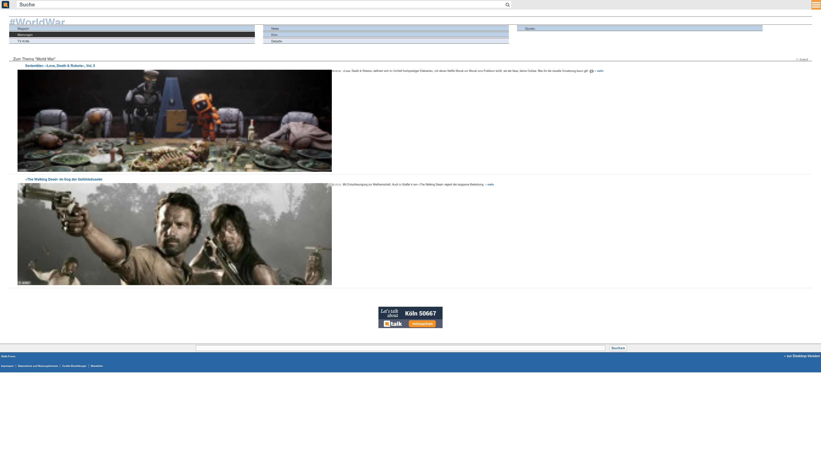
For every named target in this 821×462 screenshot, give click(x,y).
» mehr (599, 71)
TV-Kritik (23, 41)
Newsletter (97, 365)
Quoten (530, 28)
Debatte (276, 41)
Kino (274, 34)
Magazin (23, 28)
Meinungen (25, 34)
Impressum (7, 365)
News (275, 28)
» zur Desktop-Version (802, 356)
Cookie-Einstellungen (74, 365)
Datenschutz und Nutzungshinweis (38, 365)
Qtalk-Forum (8, 356)
